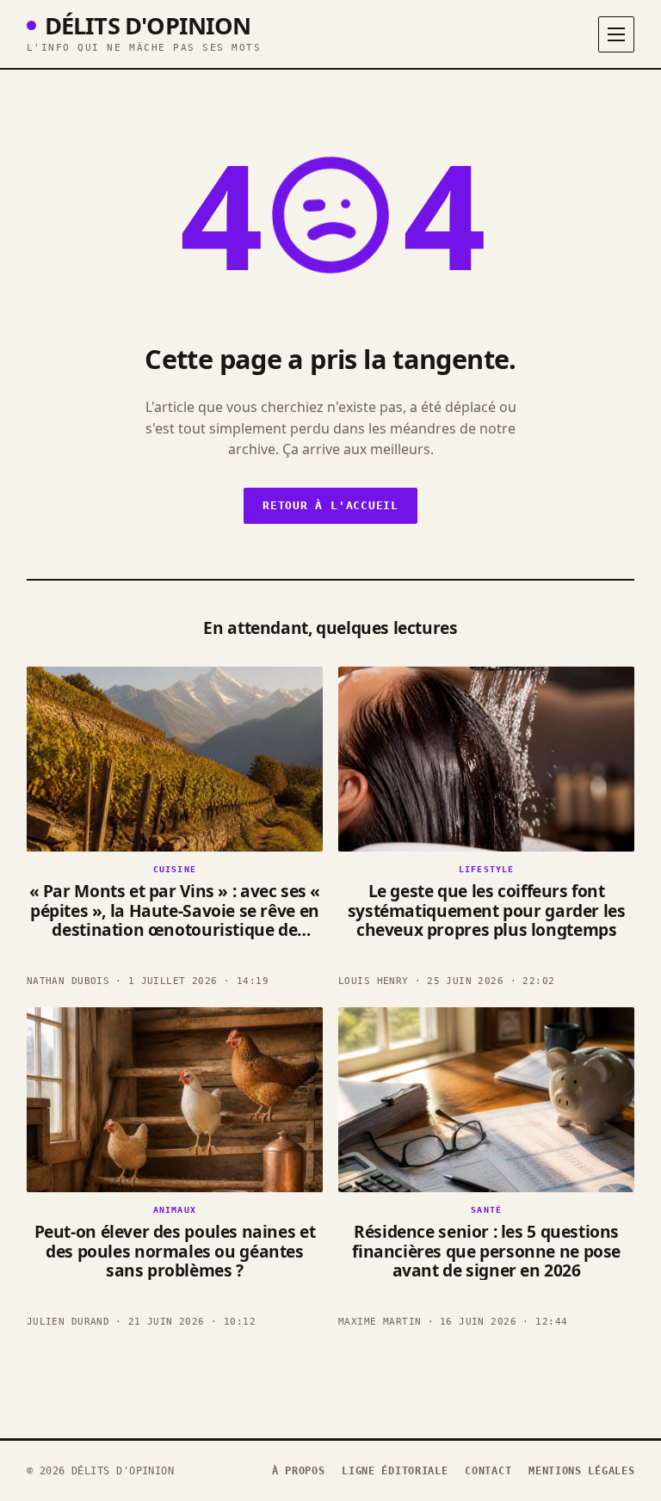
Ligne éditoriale (395, 1471)
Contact (488, 1471)
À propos (298, 1471)
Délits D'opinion (148, 25)
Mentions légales (581, 1471)
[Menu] (616, 34)
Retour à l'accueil (330, 505)
